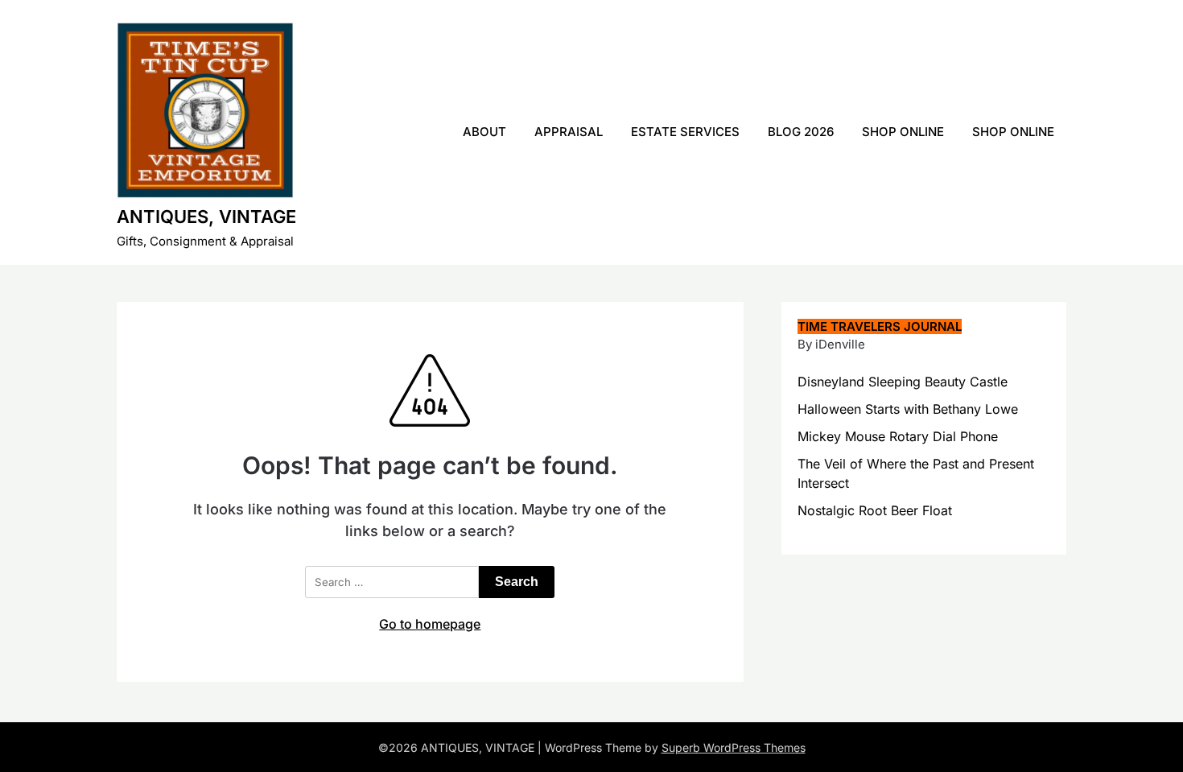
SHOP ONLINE (903, 131)
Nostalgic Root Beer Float (875, 510)
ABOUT (484, 131)
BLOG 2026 (801, 131)
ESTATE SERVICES (685, 131)
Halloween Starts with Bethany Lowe (908, 409)
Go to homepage (429, 624)
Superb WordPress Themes (734, 747)
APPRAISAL (568, 131)
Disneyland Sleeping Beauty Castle (903, 382)
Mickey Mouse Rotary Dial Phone (898, 436)
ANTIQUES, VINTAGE (206, 216)
